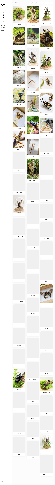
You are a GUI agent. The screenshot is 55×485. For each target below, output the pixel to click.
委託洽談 (3, 27)
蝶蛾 (42, 2)
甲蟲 (30, 2)
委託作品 (3, 25)
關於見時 (3, 30)
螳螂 (38, 2)
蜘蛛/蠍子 (47, 2)
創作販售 (3, 28)
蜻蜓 (34, 2)
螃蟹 (51, 2)
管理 (2, 481)
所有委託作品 (14, 2)
